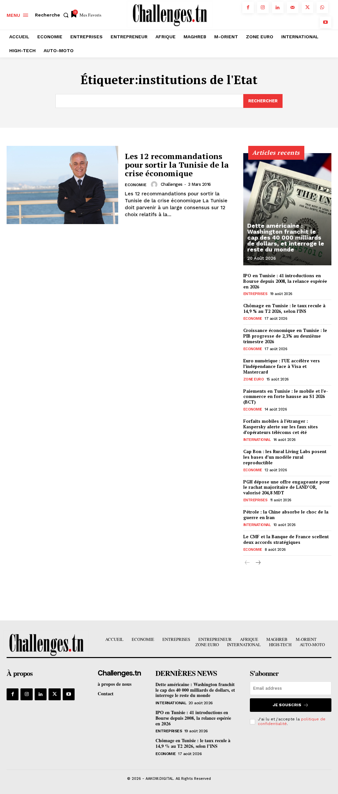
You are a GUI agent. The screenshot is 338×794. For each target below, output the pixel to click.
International (257, 440)
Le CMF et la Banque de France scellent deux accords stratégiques (286, 539)
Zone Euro (253, 379)
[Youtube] (325, 22)
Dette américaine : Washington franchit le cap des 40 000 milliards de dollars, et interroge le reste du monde (285, 237)
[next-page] (258, 563)
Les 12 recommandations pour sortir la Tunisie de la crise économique (177, 165)
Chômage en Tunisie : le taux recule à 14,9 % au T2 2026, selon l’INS (284, 308)
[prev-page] (247, 563)
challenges (172, 184)
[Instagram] (263, 7)
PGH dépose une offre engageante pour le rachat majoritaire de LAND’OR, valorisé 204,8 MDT (286, 487)
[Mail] (292, 7)
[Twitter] (307, 7)
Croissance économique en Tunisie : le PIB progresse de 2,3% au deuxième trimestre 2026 (285, 336)
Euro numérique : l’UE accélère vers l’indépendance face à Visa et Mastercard (281, 366)
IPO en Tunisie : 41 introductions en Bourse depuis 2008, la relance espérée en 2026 (285, 281)
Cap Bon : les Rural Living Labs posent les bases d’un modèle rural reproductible (284, 457)
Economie (136, 184)
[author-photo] (155, 184)
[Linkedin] (278, 7)
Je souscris (287, 705)
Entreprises (255, 294)
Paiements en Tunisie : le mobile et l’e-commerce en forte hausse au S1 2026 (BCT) (285, 396)
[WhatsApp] (322, 7)
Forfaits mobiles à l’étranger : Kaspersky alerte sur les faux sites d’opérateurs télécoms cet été (280, 426)
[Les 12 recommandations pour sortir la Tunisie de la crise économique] (62, 185)
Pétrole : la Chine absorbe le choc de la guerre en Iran (285, 514)
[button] (53, 15)
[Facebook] (248, 7)
